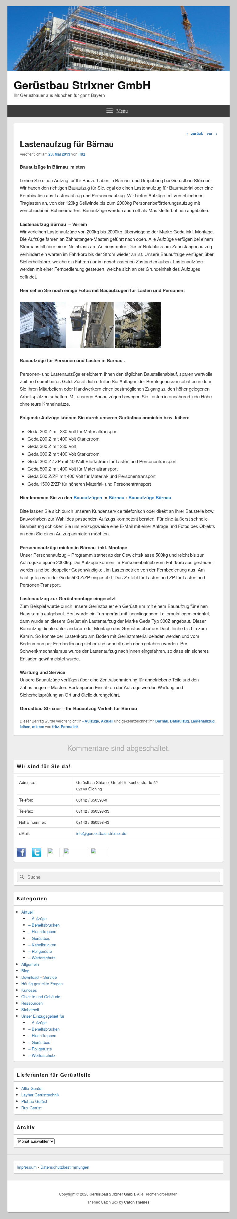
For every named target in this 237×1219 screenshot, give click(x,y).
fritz (81, 154)
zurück (194, 133)
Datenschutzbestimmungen (64, 1167)
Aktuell (107, 721)
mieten (38, 726)
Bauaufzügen (87, 497)
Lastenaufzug (202, 721)
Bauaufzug (179, 721)
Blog (25, 971)
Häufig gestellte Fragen (42, 984)
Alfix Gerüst (32, 1088)
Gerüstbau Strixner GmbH (82, 85)
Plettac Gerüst (34, 1101)
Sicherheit (30, 1009)
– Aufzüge (37, 918)
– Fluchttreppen (42, 931)
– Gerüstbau (39, 938)
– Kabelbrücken (42, 945)
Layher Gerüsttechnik (40, 1095)
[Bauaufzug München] (43, 346)
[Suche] (21, 877)
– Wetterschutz (42, 958)
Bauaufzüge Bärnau (149, 497)
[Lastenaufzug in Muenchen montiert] (90, 346)
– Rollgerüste (40, 951)
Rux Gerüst (31, 1108)
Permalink (70, 726)
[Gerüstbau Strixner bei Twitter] (36, 855)
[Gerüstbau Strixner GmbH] (118, 69)
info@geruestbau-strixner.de (101, 833)
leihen (25, 726)
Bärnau (116, 497)
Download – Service (39, 977)
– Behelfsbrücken (44, 925)
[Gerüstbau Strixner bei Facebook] (21, 855)
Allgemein (30, 964)
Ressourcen (32, 1003)
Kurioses (29, 990)
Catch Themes (137, 1202)
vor (212, 133)
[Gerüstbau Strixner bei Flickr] (54, 855)
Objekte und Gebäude (40, 996)
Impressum (27, 1167)
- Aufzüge (90, 721)
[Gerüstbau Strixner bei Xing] (75, 855)
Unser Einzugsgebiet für (42, 1016)
